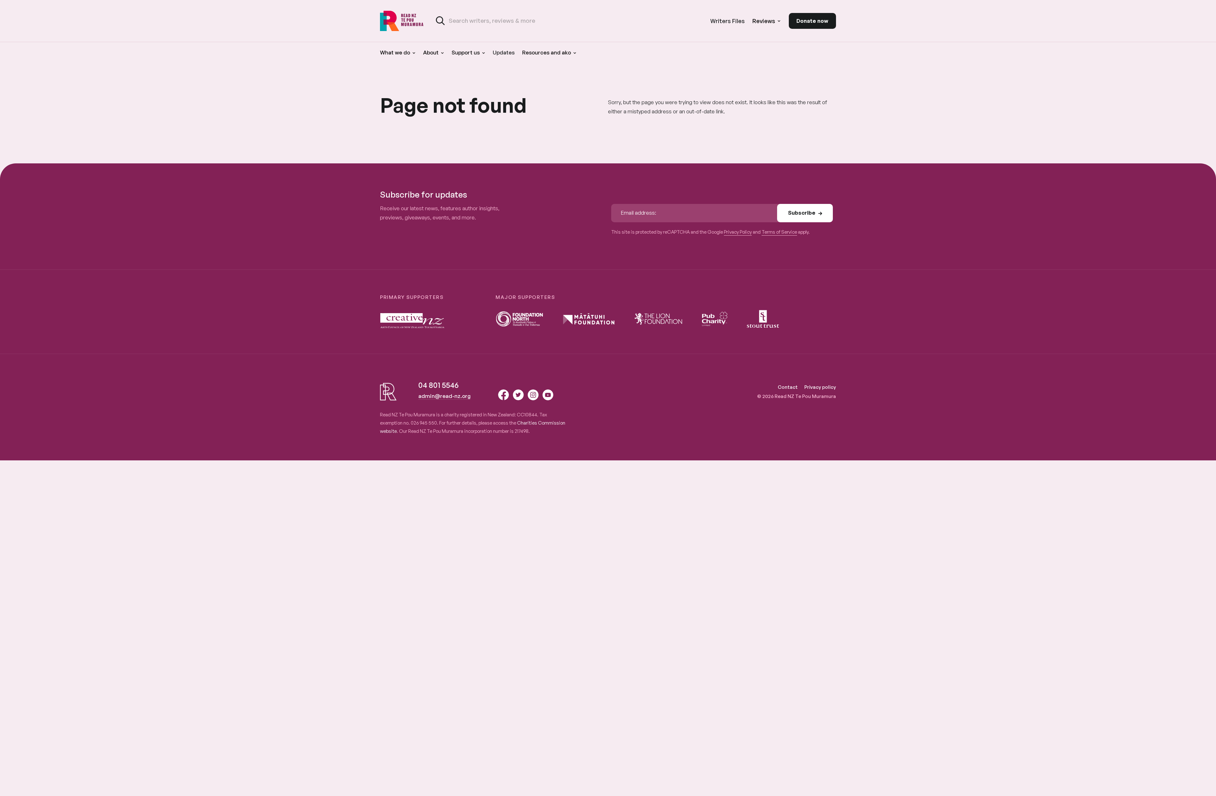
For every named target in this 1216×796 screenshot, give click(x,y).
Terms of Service (779, 232)
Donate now (812, 20)
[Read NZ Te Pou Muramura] (402, 21)
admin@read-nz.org (444, 396)
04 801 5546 (438, 385)
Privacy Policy (738, 232)
